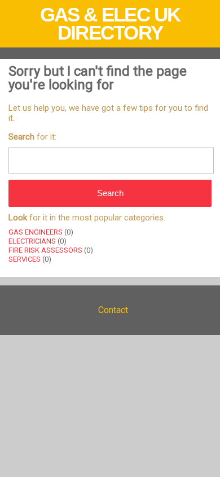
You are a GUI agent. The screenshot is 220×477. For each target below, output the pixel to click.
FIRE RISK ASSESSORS (45, 250)
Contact (113, 310)
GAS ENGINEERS (35, 232)
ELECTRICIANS (32, 241)
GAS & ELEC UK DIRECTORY (110, 23)
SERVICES (24, 259)
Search (110, 193)
